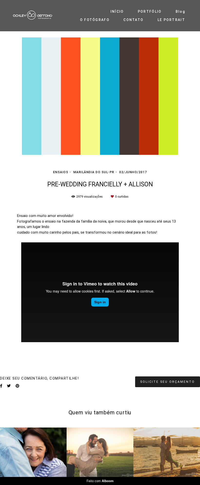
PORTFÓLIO (150, 11)
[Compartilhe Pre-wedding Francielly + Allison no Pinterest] (17, 386)
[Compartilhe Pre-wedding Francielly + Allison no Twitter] (9, 386)
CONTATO (133, 20)
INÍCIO (117, 11)
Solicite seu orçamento (167, 381)
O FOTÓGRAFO (95, 20)
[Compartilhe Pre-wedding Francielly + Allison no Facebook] (1, 386)
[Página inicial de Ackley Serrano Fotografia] (39, 15)
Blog (180, 11)
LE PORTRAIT (171, 20)
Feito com (100, 481)
